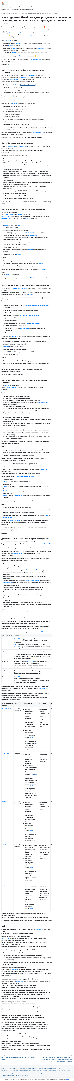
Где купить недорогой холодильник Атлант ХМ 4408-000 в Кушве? (18, 1057)
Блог (2, 1068)
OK (68, 1079)
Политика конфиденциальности (9, 1070)
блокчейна (34, 774)
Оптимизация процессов (27, 9)
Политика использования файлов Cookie (49, 1068)
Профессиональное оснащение (10, 9)
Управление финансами (7, 1075)
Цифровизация (35, 7)
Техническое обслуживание (58, 1073)
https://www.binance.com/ (27, 85)
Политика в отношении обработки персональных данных (21, 1068)
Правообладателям (25, 1070)
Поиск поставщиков (24, 7)
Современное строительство (9, 7)
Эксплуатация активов (22, 1075)
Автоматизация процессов (48, 7)
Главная (3, 13)
